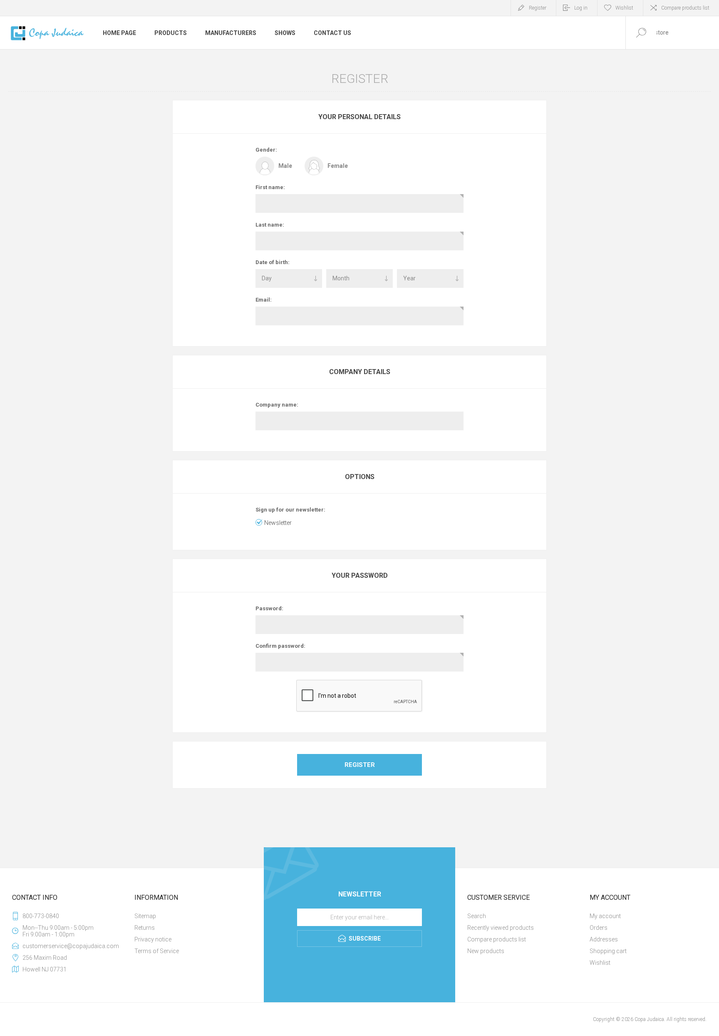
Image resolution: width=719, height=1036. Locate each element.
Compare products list (685, 8)
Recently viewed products (500, 927)
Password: (269, 608)
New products (485, 951)
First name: (270, 187)
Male (285, 165)
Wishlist (600, 962)
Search (476, 916)
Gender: (266, 150)
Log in (581, 8)
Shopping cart (608, 951)
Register (537, 8)
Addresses (604, 939)
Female (337, 165)
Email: (263, 300)
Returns (144, 927)
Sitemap (145, 916)
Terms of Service (156, 951)
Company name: (276, 405)
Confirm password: (280, 646)
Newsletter (278, 522)
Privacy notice (152, 939)
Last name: (269, 225)
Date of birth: (272, 262)
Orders (598, 927)
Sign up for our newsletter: (290, 510)
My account (605, 916)
